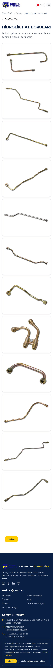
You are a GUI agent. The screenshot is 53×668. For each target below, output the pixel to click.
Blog (29, 599)
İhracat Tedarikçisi (35, 603)
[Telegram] (18, 583)
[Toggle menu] (48, 5)
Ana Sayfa (8, 13)
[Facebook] (8, 583)
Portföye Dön (11, 19)
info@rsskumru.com (14, 626)
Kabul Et (10, 661)
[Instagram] (3, 583)
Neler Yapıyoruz (34, 595)
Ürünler (19, 13)
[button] (26, 61)
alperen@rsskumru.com (16, 629)
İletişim (11, 539)
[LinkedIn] (13, 583)
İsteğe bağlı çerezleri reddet (33, 661)
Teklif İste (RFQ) (9, 607)
